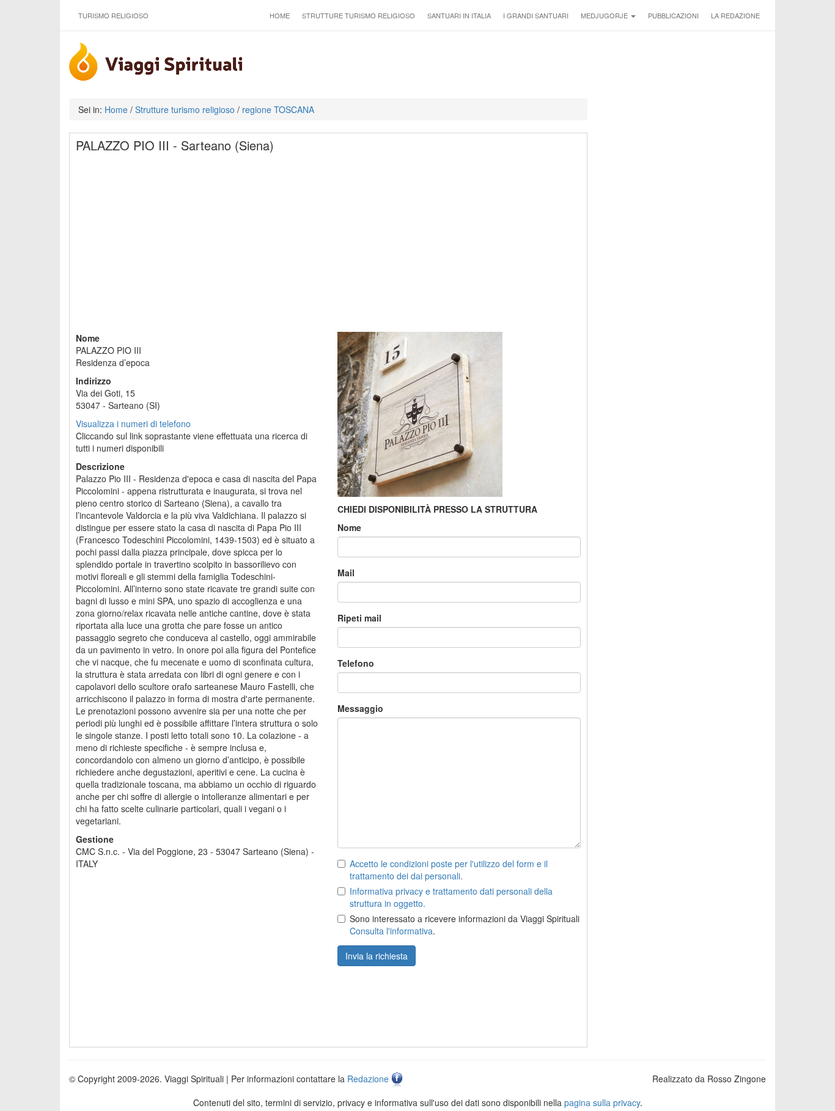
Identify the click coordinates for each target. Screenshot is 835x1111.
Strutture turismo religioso (358, 15)
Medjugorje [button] (605, 15)
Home (280, 15)
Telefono (355, 663)
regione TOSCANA (278, 109)
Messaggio (360, 708)
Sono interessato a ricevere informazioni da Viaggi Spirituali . (464, 924)
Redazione (368, 1078)
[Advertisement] (329, 246)
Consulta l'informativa (391, 931)
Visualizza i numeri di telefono (133, 423)
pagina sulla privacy (602, 1102)
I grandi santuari (535, 15)
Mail (346, 572)
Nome (349, 527)
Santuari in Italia (459, 15)
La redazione (735, 15)
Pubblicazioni (673, 15)
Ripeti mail (359, 618)
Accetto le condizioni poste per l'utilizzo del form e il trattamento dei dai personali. (449, 869)
